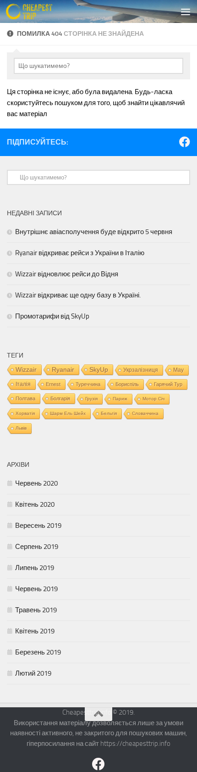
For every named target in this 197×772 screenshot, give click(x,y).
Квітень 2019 (35, 631)
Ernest (53, 384)
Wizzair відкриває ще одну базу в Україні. (78, 295)
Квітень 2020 (35, 504)
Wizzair (26, 369)
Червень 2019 (36, 589)
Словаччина (145, 413)
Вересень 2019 (38, 525)
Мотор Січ (153, 398)
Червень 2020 (36, 483)
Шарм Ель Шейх (68, 413)
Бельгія (109, 413)
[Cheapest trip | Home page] (37, 11)
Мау (178, 370)
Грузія (91, 398)
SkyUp (98, 369)
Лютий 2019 (33, 673)
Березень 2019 (38, 652)
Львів (21, 428)
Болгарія (60, 398)
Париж (120, 398)
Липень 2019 (34, 568)
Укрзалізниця (140, 370)
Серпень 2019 (36, 547)
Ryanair (63, 369)
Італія (23, 384)
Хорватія (25, 413)
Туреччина (88, 384)
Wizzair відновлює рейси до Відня (66, 274)
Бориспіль (127, 384)
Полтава (25, 398)
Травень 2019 (36, 610)
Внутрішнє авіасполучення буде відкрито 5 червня (93, 232)
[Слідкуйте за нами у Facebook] (184, 141)
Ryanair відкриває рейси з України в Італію (79, 253)
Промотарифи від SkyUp (52, 316)
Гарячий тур (168, 384)
